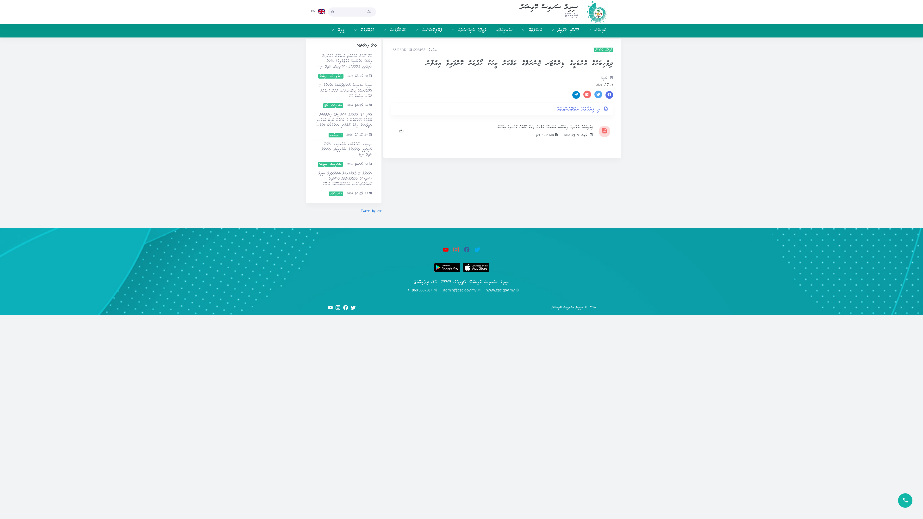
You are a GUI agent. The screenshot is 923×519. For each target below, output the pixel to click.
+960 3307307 (421, 290)
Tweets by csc (371, 211)
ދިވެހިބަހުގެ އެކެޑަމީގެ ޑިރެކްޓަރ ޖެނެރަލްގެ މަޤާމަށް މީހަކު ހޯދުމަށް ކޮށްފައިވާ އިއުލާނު (545, 127)
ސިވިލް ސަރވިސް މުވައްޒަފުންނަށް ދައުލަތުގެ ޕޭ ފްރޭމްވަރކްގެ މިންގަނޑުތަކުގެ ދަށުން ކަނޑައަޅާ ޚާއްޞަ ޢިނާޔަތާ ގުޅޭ (345, 91)
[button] (595, 30)
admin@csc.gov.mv (459, 290)
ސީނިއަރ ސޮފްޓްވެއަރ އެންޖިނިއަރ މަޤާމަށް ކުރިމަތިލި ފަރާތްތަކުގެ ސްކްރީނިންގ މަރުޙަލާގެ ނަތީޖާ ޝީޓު (346, 150)
